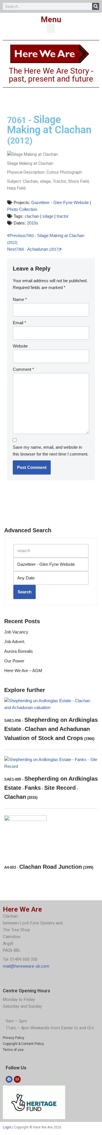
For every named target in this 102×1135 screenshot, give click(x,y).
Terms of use (13, 1050)
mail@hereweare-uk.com (26, 966)
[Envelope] (17, 1079)
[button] (51, 28)
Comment (23, 369)
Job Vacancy (16, 631)
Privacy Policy (13, 1038)
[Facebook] (9, 1079)
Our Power (14, 660)
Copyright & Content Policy (23, 1044)
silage (47, 216)
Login (7, 1127)
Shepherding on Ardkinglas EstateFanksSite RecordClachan (51, 788)
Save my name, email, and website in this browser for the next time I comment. (50, 450)
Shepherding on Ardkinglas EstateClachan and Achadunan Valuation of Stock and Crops (51, 729)
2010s (32, 223)
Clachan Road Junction (48, 867)
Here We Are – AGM (23, 670)
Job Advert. (14, 641)
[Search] (95, 6)
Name (20, 299)
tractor (63, 216)
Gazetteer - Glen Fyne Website (60, 202)
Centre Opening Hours (26, 990)
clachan (32, 216)
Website (20, 346)
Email (19, 322)
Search (24, 591)
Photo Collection (22, 209)
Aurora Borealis (18, 651)
